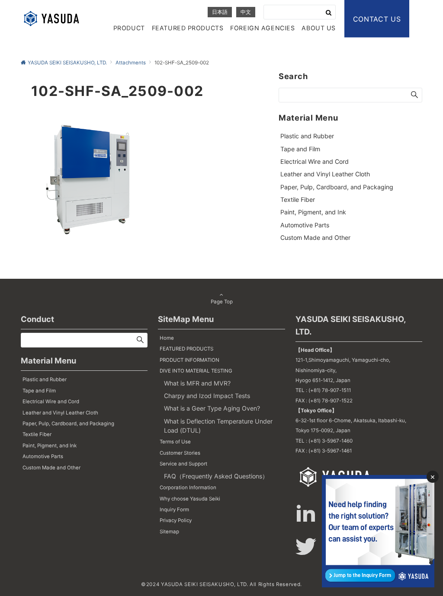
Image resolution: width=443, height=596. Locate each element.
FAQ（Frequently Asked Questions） (216, 476)
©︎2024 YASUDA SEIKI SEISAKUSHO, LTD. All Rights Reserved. (221, 584)
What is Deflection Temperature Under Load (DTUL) (218, 426)
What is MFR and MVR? (197, 383)
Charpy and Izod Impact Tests (207, 395)
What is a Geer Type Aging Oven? (212, 408)
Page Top (222, 302)
